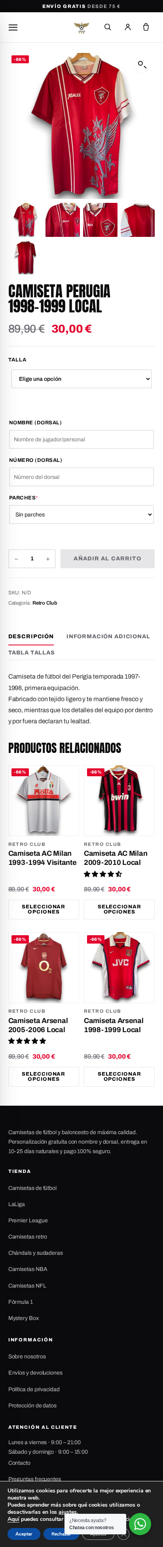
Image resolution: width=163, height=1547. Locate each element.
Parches (40, 498)
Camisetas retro (27, 1237)
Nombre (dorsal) (35, 423)
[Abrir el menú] (13, 27)
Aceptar (23, 1534)
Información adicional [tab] (108, 636)
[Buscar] (107, 27)
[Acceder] (127, 27)
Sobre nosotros (27, 1357)
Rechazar (61, 1534)
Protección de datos (32, 1406)
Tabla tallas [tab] (31, 653)
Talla (17, 360)
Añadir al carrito (107, 559)
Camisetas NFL (27, 1286)
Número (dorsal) (36, 460)
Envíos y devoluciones (35, 1373)
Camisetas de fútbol (32, 1188)
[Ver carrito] (146, 27)
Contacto (19, 1463)
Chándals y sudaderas (35, 1253)
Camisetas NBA (27, 1269)
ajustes (67, 1512)
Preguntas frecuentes (34, 1479)
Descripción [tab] (31, 636)
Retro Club (44, 603)
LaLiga (16, 1204)
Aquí (13, 1519)
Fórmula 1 (20, 1302)
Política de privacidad (34, 1389)
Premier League (28, 1221)
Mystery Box (23, 1318)
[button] (142, 65)
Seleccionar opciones (43, 909)
